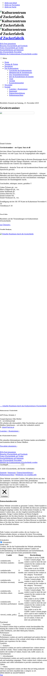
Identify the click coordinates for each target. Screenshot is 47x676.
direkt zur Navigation (12, 5)
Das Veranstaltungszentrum (19, 75)
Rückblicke (9, 66)
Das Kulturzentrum (11, 68)
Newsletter (8, 85)
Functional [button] (4, 622)
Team (11, 79)
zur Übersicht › (5, 225)
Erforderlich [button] (4, 540)
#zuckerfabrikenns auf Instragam (12, 50)
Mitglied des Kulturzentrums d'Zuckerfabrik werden (18, 54)
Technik (12, 81)
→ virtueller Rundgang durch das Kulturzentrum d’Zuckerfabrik (23, 406)
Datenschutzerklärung (17, 93)
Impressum (13, 91)
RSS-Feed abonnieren (8, 44)
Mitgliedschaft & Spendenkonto (20, 72)
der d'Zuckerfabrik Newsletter (11, 52)
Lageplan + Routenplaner (18, 89)
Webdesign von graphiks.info (26, 475)
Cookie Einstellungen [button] (8, 487)
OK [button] (17, 487)
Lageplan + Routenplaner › (9, 431)
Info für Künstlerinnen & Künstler (21, 77)
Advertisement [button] (5, 654)
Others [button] (2, 664)
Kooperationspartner (16, 83)
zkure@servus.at (8, 427)
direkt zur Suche (10, 7)
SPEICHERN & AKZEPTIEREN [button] (12, 673)
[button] (1, 58)
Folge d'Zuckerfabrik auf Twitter (12, 48)
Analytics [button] (3, 643)
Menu (5, 58)
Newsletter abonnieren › (8, 446)
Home (7, 62)
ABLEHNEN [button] (24, 487)
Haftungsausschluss (16, 95)
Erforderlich (7, 542)
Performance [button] (4, 633)
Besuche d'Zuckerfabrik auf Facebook (13, 46)
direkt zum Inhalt (11, 3)
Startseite (3, 473)
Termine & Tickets (11, 64)
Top (1, 675)
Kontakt (7, 87)
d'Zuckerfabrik (12, 38)
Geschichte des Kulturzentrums (20, 70)
